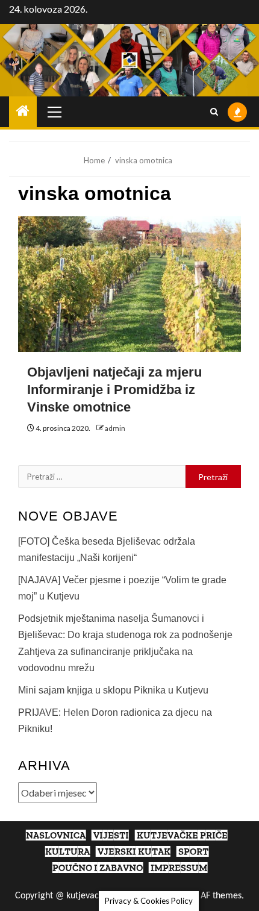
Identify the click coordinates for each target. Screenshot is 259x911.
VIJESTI (111, 835)
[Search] (214, 112)
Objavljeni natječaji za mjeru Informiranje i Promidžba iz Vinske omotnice (114, 389)
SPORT (193, 851)
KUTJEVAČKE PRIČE (182, 835)
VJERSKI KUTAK (134, 851)
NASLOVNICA (56, 835)
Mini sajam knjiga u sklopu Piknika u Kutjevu (113, 690)
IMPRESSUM (179, 868)
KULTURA (67, 851)
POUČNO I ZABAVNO (97, 868)
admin (115, 428)
